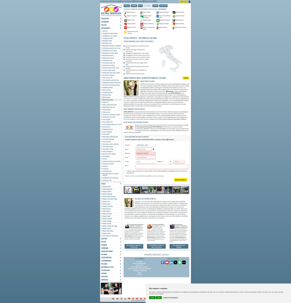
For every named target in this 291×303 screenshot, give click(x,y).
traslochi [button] (105, 18)
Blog (139, 272)
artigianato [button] (105, 28)
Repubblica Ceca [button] (107, 267)
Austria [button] (104, 238)
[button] (127, 5)
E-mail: (127, 161)
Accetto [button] (152, 297)
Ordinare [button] (186, 78)
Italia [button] (103, 184)
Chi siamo (140, 261)
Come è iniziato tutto (139, 263)
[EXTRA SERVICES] (111, 9)
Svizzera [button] (104, 276)
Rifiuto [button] (159, 297)
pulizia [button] (103, 25)
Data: (126, 149)
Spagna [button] (104, 273)
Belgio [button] (103, 242)
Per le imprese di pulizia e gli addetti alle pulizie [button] (156, 246)
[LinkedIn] (171, 262)
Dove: (126, 157)
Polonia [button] (104, 264)
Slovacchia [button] (105, 270)
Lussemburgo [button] (106, 260)
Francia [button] (104, 245)
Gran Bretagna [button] (107, 251)
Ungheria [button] (104, 280)
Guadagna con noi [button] (183, 1)
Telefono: (160, 161)
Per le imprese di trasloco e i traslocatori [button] (133, 246)
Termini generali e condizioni (139, 267)
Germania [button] (104, 248)
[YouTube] (167, 262)
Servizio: (127, 145)
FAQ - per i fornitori (145, 269)
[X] (175, 262)
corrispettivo (171, 171)
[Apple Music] (184, 262)
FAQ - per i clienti (133, 269)
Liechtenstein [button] (106, 257)
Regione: (127, 153)
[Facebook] (163, 262)
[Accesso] (189, 2)
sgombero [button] (105, 22)
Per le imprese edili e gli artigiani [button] (179, 246)
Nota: (126, 165)
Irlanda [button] (104, 254)
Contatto (139, 274)
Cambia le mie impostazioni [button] (170, 297)
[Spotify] (179, 262)
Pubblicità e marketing (140, 270)
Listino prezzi (140, 265)
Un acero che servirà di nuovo (145, 198)
